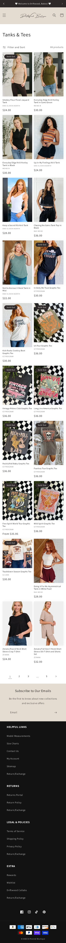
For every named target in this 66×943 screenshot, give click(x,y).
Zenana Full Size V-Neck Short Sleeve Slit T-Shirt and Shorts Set (47, 651)
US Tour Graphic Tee (43, 345)
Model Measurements (18, 735)
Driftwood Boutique (36, 939)
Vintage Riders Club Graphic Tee (17, 408)
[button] (4, 15)
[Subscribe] (55, 712)
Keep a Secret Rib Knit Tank (15, 225)
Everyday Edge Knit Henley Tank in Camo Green (46, 101)
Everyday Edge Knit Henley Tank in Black (15, 164)
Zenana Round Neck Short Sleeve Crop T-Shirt (15, 650)
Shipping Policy (15, 838)
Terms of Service (16, 831)
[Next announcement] (62, 3)
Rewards (11, 875)
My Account (13, 758)
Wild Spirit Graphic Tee (44, 523)
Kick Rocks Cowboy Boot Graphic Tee (14, 351)
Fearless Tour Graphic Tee (45, 468)
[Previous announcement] (3, 3)
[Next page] (56, 676)
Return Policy (14, 802)
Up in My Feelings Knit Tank (47, 162)
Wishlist (11, 882)
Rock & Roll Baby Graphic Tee (16, 463)
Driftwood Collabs (17, 890)
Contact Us (13, 751)
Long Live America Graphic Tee (48, 408)
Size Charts (13, 743)
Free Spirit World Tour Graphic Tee (16, 525)
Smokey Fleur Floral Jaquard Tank (16, 101)
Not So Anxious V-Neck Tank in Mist (16, 289)
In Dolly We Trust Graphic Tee (47, 288)
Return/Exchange (16, 773)
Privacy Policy (14, 846)
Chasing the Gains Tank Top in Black (47, 226)
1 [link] (10, 676)
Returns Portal (15, 794)
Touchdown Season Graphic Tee (17, 571)
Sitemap (11, 766)
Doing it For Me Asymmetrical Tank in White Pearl (47, 587)
